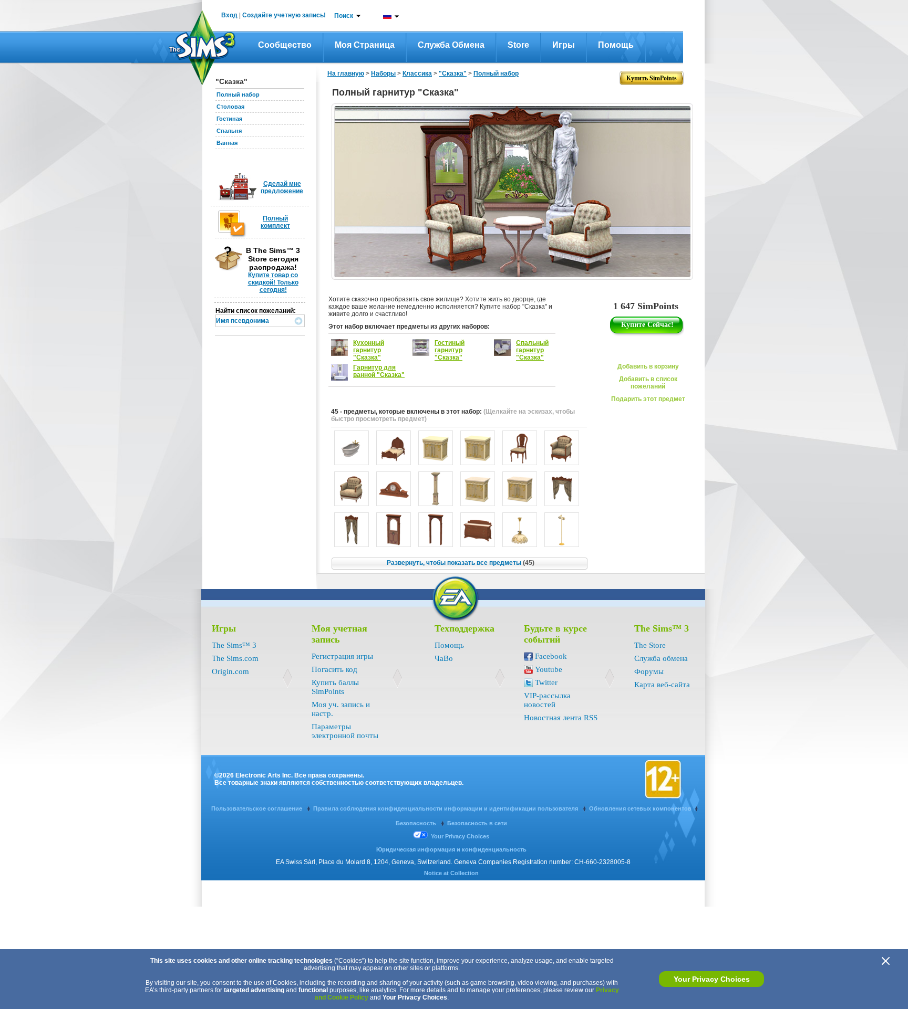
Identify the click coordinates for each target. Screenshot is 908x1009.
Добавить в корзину (648, 366)
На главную (345, 73)
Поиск (343, 15)
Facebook (551, 656)
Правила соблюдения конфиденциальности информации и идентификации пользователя (446, 808)
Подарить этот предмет (648, 399)
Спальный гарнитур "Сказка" (532, 350)
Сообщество (285, 44)
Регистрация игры (342, 656)
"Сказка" (453, 73)
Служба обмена (451, 44)
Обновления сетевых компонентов (640, 808)
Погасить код (334, 669)
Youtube (548, 669)
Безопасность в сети (477, 823)
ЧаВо (444, 658)
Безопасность (417, 823)
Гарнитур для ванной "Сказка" (379, 371)
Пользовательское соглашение (257, 808)
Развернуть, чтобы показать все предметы (460, 562)
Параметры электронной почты (345, 731)
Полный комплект (275, 222)
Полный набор (238, 94)
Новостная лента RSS (560, 717)
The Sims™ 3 (234, 645)
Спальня (229, 131)
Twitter (546, 682)
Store (518, 44)
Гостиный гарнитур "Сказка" (450, 350)
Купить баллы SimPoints (335, 687)
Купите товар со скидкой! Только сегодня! (273, 282)
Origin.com (230, 671)
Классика (417, 73)
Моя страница (365, 44)
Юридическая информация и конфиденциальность (451, 849)
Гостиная (229, 118)
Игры (563, 44)
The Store (650, 645)
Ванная (227, 143)
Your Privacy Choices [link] (460, 836)
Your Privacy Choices (712, 979)
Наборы (383, 73)
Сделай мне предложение (282, 187)
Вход (229, 15)
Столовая (230, 106)
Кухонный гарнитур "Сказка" (368, 350)
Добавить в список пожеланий (648, 382)
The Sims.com (235, 658)
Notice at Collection (451, 873)
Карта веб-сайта (662, 684)
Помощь (616, 44)
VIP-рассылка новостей (547, 700)
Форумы (649, 671)
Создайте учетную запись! (284, 15)
